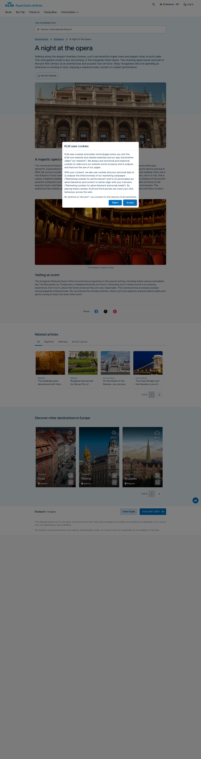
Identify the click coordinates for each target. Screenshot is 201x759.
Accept (130, 202)
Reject (115, 202)
